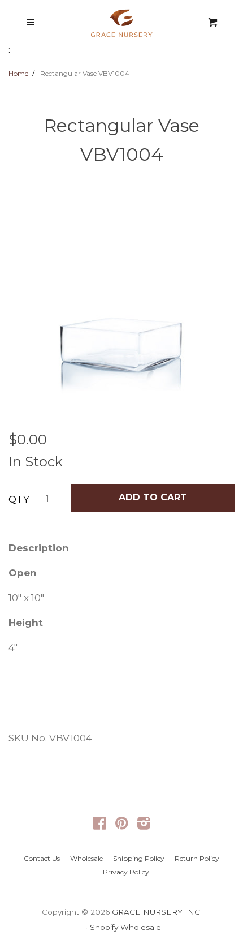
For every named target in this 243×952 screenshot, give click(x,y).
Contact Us (42, 858)
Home (18, 73)
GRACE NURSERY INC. (157, 911)
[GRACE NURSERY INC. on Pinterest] (122, 825)
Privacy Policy (126, 872)
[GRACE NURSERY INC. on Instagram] (144, 825)
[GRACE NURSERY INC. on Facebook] (100, 825)
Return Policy (197, 858)
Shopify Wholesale (125, 927)
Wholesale (86, 858)
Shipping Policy (138, 858)
